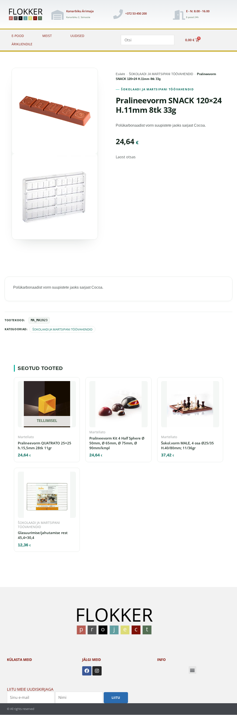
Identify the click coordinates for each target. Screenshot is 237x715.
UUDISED (77, 36)
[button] (192, 670)
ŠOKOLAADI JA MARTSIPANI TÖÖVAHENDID (161, 74)
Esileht (120, 74)
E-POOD (18, 36)
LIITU (116, 697)
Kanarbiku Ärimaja (80, 11)
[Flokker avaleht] (27, 14)
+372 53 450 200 (136, 13)
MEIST (47, 36)
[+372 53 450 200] (118, 14)
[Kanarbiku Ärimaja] (57, 15)
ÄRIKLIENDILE (22, 44)
